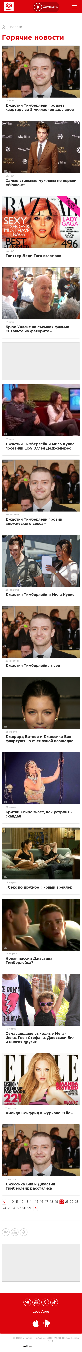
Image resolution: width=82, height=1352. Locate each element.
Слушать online (50, 7)
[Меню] (74, 6)
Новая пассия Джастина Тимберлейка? (29, 960)
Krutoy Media (70, 1338)
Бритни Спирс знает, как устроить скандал (39, 814)
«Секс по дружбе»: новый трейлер (39, 887)
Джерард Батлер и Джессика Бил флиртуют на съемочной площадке (39, 739)
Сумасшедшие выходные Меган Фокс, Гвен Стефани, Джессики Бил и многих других (40, 1038)
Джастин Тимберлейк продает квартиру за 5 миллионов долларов (40, 107)
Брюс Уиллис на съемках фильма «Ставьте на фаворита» (37, 329)
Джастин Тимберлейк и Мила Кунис (40, 595)
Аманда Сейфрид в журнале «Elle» (39, 1113)
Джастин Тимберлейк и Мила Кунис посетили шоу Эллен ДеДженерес (40, 446)
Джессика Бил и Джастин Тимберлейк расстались (30, 1186)
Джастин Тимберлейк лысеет (34, 665)
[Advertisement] (41, 361)
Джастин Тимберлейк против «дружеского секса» (34, 521)
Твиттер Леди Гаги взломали (33, 256)
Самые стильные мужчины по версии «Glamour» (41, 183)
